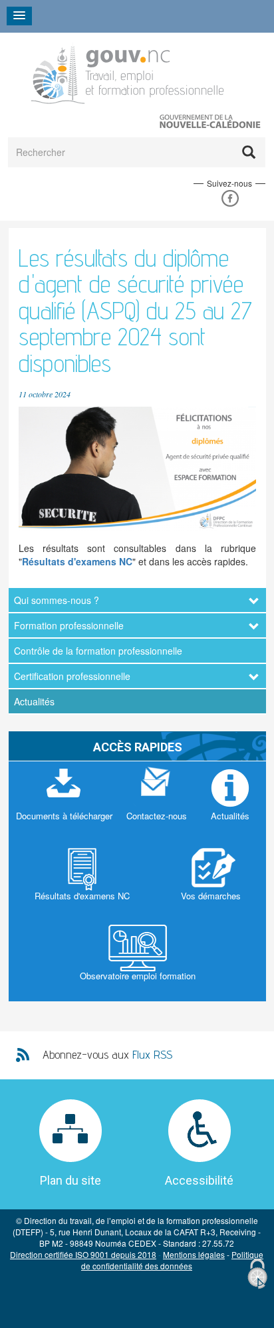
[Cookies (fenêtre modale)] (257, 1274)
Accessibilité (199, 1180)
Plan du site (70, 1180)
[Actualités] (230, 801)
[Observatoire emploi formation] (137, 961)
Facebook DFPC (230, 198)
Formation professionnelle (69, 625)
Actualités (34, 701)
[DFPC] (129, 72)
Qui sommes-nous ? (56, 600)
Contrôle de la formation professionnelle (98, 650)
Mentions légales (194, 1254)
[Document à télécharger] (64, 801)
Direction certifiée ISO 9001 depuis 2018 (83, 1254)
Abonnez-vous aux (107, 1054)
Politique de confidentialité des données (172, 1260)
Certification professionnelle (72, 676)
